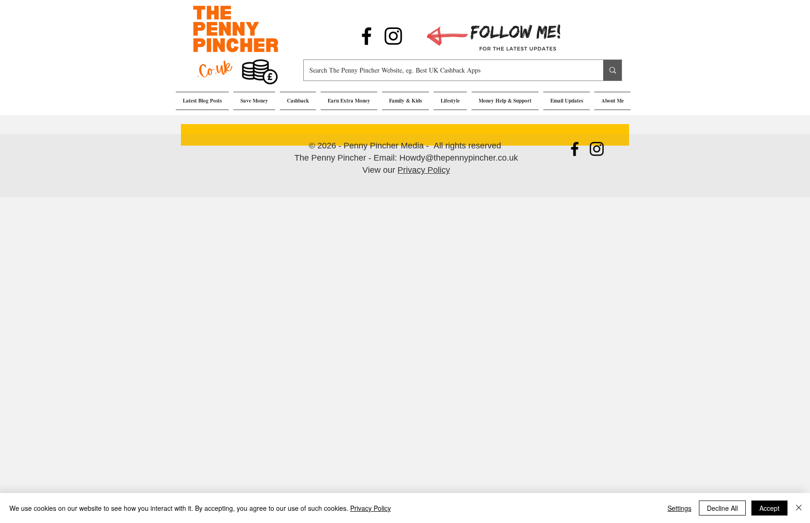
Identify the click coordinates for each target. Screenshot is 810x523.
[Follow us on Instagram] (393, 36)
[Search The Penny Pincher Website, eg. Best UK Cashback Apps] (612, 70)
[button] (254, 101)
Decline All (722, 508)
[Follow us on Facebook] (366, 36)
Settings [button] (679, 508)
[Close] (798, 508)
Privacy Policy (424, 170)
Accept (769, 508)
